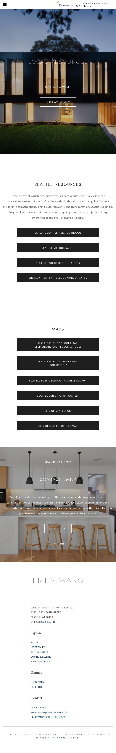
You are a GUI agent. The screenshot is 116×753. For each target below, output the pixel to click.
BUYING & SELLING (41, 656)
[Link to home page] (68, 4)
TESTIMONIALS (39, 652)
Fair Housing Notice (66, 738)
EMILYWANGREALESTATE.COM (48, 717)
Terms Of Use (59, 734)
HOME (34, 642)
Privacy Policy (80, 734)
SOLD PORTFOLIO (41, 661)
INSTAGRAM (38, 682)
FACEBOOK (37, 687)
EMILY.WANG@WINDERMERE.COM (50, 712)
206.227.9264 (38, 707)
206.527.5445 (47, 621)
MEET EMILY (38, 647)
